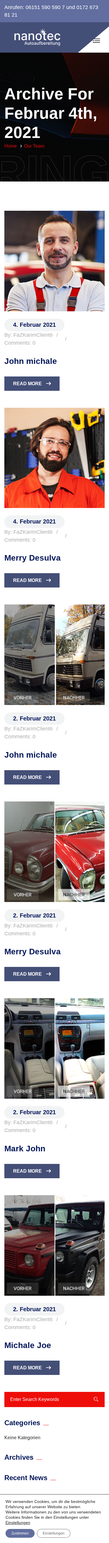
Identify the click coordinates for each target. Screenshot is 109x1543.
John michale (30, 361)
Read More (27, 383)
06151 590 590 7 (45, 7)
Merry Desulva (32, 557)
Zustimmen (20, 1533)
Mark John (24, 1148)
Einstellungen (18, 1522)
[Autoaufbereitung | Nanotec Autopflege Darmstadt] (39, 36)
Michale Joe (27, 1345)
